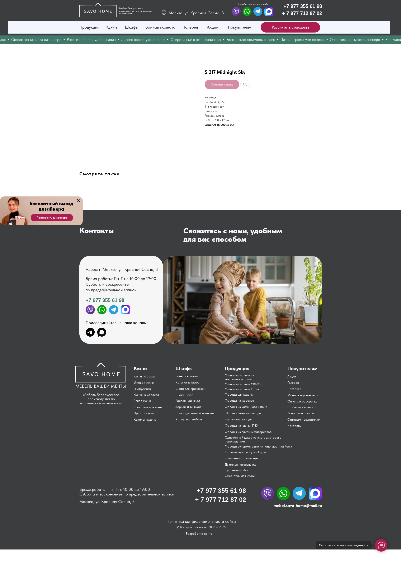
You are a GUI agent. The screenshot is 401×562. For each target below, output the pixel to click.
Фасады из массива (239, 400)
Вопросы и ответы (300, 413)
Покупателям (239, 27)
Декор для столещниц (240, 464)
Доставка (294, 389)
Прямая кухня (144, 413)
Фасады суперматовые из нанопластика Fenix (258, 446)
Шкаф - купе (184, 395)
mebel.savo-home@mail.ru (298, 505)
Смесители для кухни (240, 476)
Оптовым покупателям (303, 419)
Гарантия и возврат (301, 407)
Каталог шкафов (187, 382)
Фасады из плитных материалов (248, 432)
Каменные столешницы (241, 458)
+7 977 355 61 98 (302, 6)
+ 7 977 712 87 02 (302, 13)
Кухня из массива (146, 395)
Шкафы (131, 27)
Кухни (111, 27)
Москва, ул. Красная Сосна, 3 (196, 12)
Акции (212, 27)
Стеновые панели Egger (242, 389)
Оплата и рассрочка (302, 401)
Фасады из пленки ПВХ (241, 425)
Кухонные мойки (236, 470)
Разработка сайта (199, 534)
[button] (290, 27)
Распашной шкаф (187, 401)
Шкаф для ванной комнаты (194, 413)
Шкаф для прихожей (189, 389)
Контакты (294, 426)
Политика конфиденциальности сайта (201, 521)
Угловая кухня (144, 383)
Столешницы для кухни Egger (245, 452)
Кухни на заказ (144, 376)
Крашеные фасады (238, 419)
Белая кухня (142, 401)
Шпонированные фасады (243, 413)
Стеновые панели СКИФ (243, 384)
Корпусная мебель (188, 419)
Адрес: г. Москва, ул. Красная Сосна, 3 (122, 269)
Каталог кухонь (145, 419)
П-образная (142, 389)
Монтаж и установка (302, 395)
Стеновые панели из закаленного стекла (239, 377)
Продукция (89, 27)
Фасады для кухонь (239, 394)
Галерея (191, 27)
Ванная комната (160, 27)
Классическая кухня (148, 407)
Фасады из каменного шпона (246, 407)
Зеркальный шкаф (188, 407)
